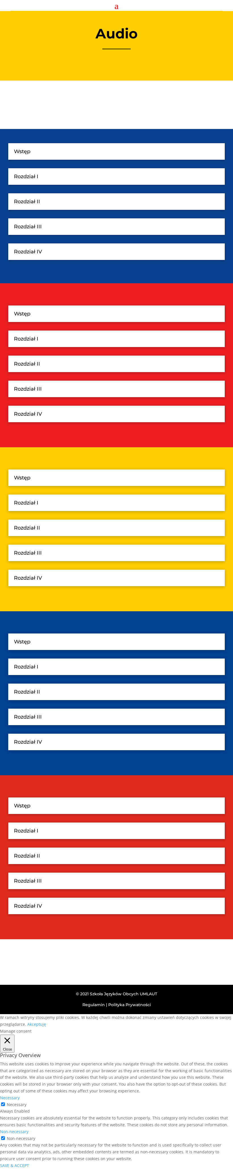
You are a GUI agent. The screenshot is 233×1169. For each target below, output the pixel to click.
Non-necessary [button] (14, 1131)
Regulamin (93, 1004)
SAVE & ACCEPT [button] (14, 1165)
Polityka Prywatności (129, 1004)
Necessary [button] (10, 1097)
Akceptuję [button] (36, 1024)
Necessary (16, 1104)
